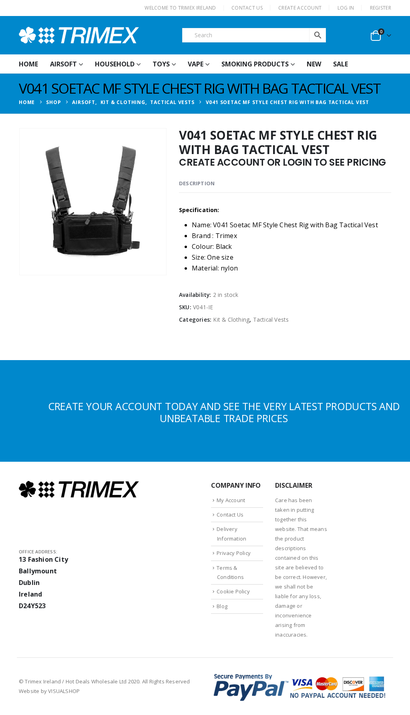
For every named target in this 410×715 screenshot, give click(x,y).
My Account (231, 500)
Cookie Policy (233, 591)
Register (380, 7)
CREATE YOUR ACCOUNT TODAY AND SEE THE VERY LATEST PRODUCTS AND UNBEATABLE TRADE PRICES (224, 412)
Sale (340, 64)
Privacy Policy (234, 553)
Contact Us (230, 514)
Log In (346, 7)
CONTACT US (247, 7)
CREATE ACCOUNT (300, 7)
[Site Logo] (79, 35)
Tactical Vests (271, 319)
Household (115, 64)
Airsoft (63, 64)
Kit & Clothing (231, 319)
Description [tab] (197, 183)
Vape (195, 64)
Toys (161, 64)
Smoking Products (255, 64)
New (314, 64)
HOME (28, 64)
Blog (222, 606)
